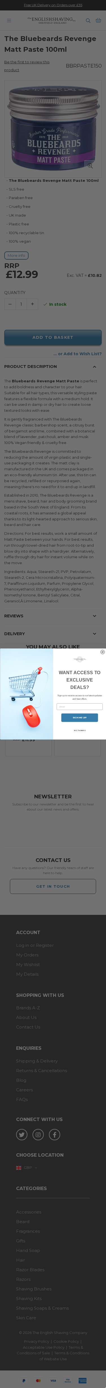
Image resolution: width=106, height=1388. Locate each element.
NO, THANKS (79, 730)
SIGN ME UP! (79, 717)
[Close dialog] (102, 652)
